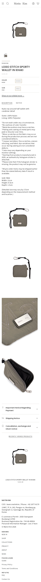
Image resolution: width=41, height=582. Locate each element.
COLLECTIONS (7, 542)
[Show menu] (3, 3)
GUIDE (4, 561)
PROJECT (5, 546)
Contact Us (6, 579)
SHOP (4, 538)
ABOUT (4, 550)
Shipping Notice (13, 418)
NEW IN (4, 534)
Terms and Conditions (10, 568)
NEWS (4, 554)
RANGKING (5, 63)
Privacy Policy (7, 564)
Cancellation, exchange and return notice (18, 427)
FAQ (3, 575)
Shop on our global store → (13, 95)
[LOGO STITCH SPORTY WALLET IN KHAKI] (20, 459)
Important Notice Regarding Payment (18, 409)
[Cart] (38, 3)
